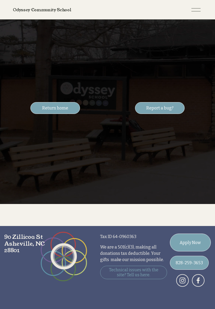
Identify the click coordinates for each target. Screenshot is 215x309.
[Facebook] (198, 280)
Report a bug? (160, 108)
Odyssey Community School (42, 10)
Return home (55, 108)
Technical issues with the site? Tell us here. (133, 272)
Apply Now (190, 242)
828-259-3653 (189, 262)
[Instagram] (182, 280)
